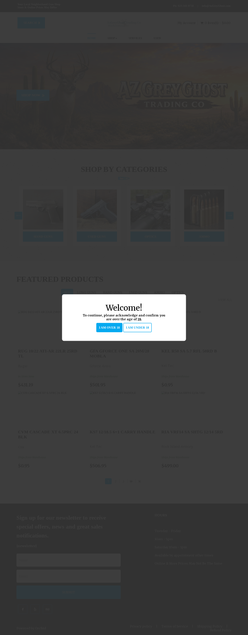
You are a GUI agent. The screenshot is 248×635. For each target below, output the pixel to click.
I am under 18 (137, 327)
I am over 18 (109, 327)
